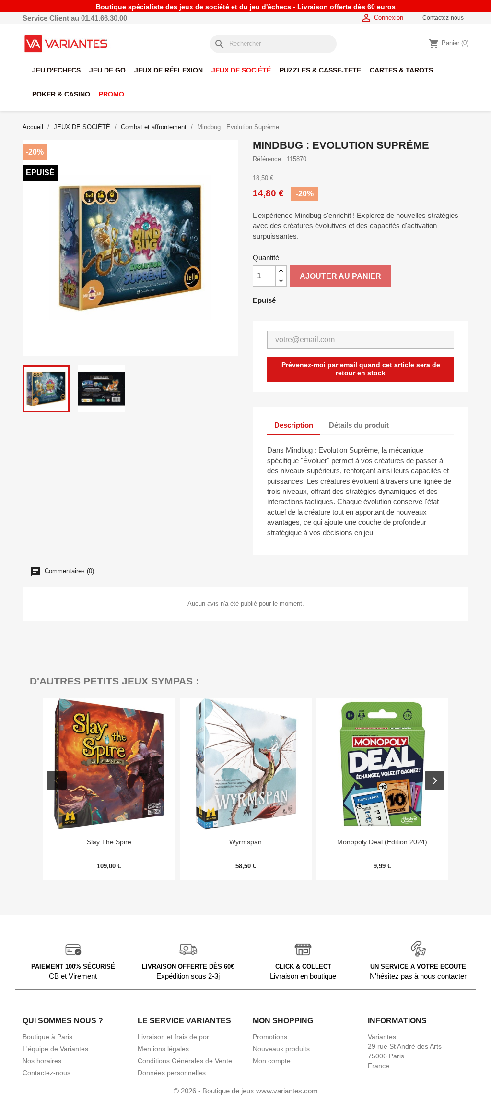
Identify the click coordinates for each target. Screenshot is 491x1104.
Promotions (270, 1037)
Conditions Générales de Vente (185, 1061)
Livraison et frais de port (174, 1037)
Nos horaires (42, 1061)
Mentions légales (163, 1049)
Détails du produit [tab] (359, 425)
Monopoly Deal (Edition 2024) (382, 842)
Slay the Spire (109, 842)
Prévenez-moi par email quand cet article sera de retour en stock (360, 369)
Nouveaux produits (281, 1049)
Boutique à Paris (47, 1037)
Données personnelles (172, 1073)
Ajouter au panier (340, 276)
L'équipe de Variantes (55, 1049)
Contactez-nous (443, 17)
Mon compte (272, 1061)
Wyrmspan (245, 842)
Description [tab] (293, 425)
